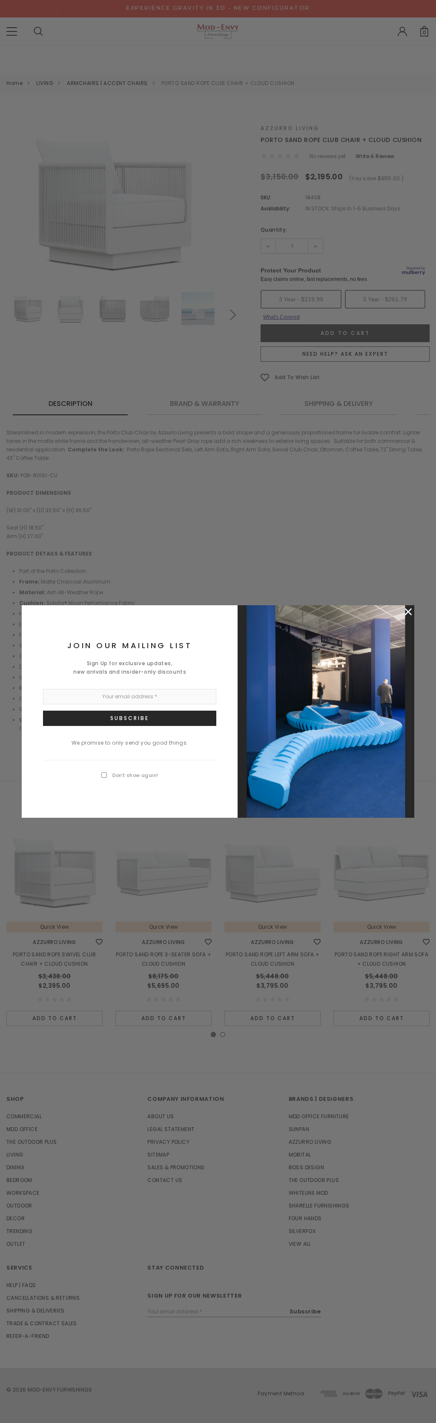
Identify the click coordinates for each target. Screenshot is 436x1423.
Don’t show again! (135, 775)
